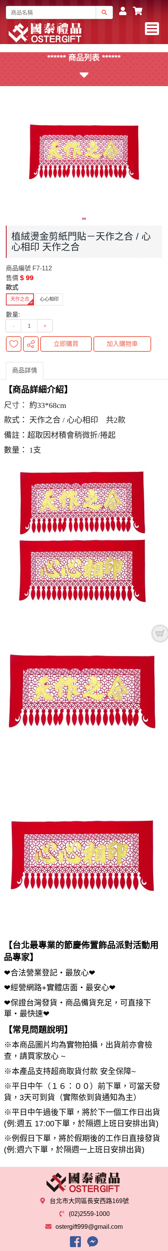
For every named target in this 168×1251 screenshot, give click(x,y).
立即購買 (66, 344)
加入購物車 (122, 344)
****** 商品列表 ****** (84, 57)
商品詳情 (24, 370)
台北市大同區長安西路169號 (89, 1201)
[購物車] (160, 633)
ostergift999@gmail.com (89, 1226)
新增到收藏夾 (13, 344)
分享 (31, 344)
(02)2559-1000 (89, 1213)
